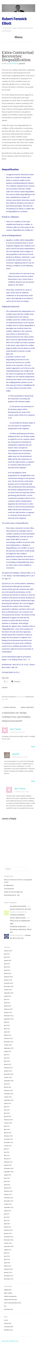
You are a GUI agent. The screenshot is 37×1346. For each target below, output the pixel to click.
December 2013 (8, 1275)
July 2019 (6, 1106)
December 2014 (8, 1236)
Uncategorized (20, 696)
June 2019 (7, 1110)
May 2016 (7, 1181)
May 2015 (7, 1220)
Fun (5, 1306)
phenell (22, 63)
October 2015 (8, 1204)
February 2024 (8, 976)
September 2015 (8, 1207)
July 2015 (6, 1214)
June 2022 (7, 1025)
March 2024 (7, 973)
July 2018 (6, 1126)
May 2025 (7, 957)
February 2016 (8, 1191)
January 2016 (8, 1194)
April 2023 (7, 1002)
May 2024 (7, 967)
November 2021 (8, 1041)
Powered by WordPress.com (10, 1341)
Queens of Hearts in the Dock (20, 909)
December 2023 (8, 983)
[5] (9, 391)
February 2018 (8, 1136)
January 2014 (8, 1272)
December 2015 (8, 1197)
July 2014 (6, 1253)
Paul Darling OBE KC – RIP (11, 895)
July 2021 (6, 1054)
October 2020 (8, 1077)
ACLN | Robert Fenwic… (18, 918)
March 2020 (7, 1087)
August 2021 (7, 1051)
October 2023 (8, 989)
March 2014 (7, 1266)
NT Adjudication (8, 885)
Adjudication (7, 1290)
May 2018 (7, 1129)
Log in (6, 1320)
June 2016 (7, 1178)
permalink (5, 699)
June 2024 (7, 963)
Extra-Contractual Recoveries (12, 1303)
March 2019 (7, 1116)
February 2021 (8, 1067)
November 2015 (8, 1201)
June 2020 (7, 1084)
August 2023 (7, 996)
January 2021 (8, 1071)
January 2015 (8, 1233)
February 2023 (8, 1009)
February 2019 (8, 1119)
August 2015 (7, 1210)
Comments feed (8, 1326)
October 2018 (8, 1123)
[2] (28, 257)
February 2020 (8, 1090)
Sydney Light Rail (28, 707)
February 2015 (8, 1230)
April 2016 (7, 1184)
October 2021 (8, 1045)
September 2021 (8, 1048)
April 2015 (7, 1223)
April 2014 (7, 1262)
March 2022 (7, 1035)
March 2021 (7, 1064)
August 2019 (7, 1103)
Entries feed (7, 1323)
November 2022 (8, 1015)
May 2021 (7, 1061)
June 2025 (7, 954)
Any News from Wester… (19, 906)
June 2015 (7, 1217)
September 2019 (8, 1100)
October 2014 (8, 1243)
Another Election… (9, 707)
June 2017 (7, 1152)
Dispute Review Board (10, 1299)
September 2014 (8, 1246)
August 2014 (7, 1249)
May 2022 (7, 1028)
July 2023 (6, 999)
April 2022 (7, 1032)
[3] (30, 337)
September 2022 (8, 1019)
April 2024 (7, 970)
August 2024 (7, 960)
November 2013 (8, 1279)
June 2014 (7, 1256)
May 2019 (7, 1113)
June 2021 (7, 1058)
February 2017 (8, 1162)
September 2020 (8, 1080)
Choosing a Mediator (17, 915)
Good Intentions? (9, 888)
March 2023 (7, 1006)
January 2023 (8, 1012)
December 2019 (8, 1093)
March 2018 (7, 1132)
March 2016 (7, 1188)
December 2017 (8, 1139)
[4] (12, 354)
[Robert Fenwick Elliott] (18, 8)
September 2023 (8, 993)
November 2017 (8, 1142)
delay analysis (8, 1293)
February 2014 (8, 1269)
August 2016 (7, 1175)
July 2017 (6, 1149)
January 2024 (8, 980)
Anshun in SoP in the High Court (13, 892)
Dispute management (10, 1296)
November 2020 (8, 1074)
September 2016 (8, 1171)
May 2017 (7, 1155)
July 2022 (6, 1022)
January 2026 (8, 950)
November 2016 (8, 1168)
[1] (32, 230)
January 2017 (8, 1165)
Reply (33, 746)
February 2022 (8, 1038)
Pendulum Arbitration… (19, 926)
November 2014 (8, 1240)
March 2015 (7, 1227)
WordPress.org (8, 1330)
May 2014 (7, 1259)
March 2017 (7, 1158)
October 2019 (8, 1097)
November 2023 (8, 986)
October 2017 (8, 1145)
